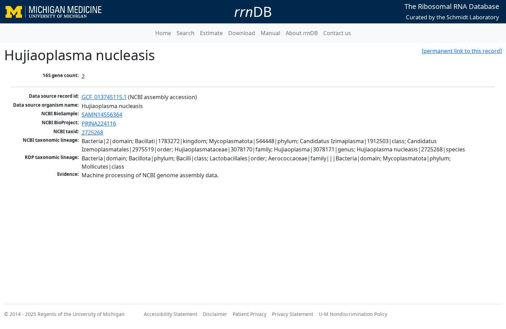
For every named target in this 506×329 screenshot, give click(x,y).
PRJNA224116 (99, 123)
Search (185, 33)
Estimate (211, 33)
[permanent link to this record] (462, 51)
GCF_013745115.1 (104, 97)
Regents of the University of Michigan (81, 314)
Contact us (337, 33)
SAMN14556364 (102, 114)
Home (163, 33)
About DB (302, 33)
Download (241, 33)
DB (253, 11)
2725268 (92, 132)
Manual (270, 33)
